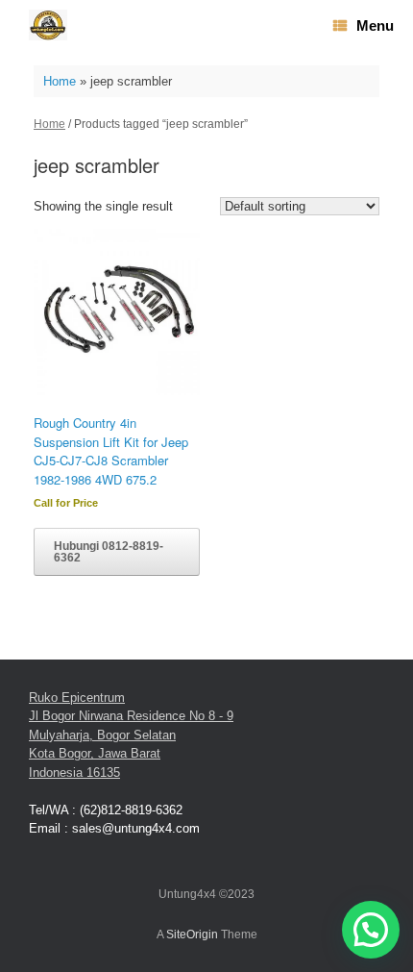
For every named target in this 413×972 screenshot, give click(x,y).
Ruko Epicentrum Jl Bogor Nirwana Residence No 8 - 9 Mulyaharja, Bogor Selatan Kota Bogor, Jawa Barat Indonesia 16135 (131, 735)
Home (59, 81)
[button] (371, 930)
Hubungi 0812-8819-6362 (108, 551)
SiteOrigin (192, 934)
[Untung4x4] (48, 25)
